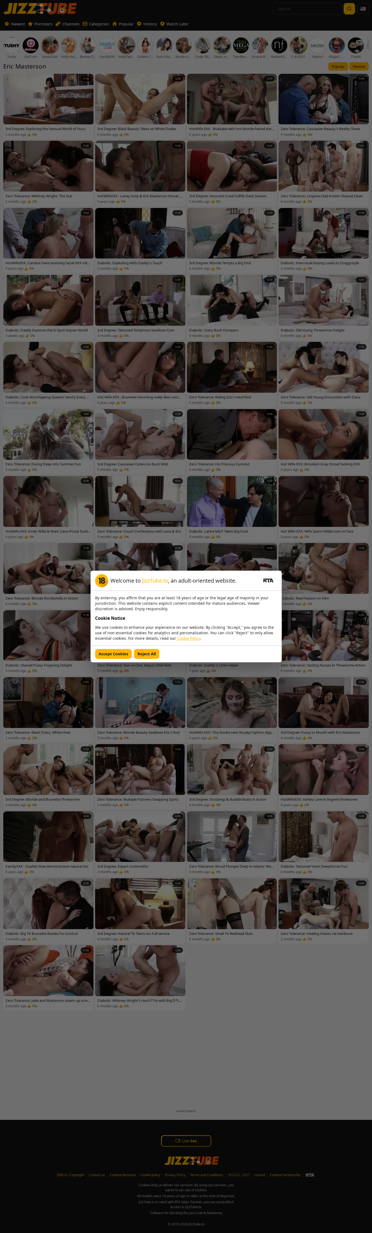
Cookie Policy (188, 638)
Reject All (146, 653)
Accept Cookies (113, 653)
